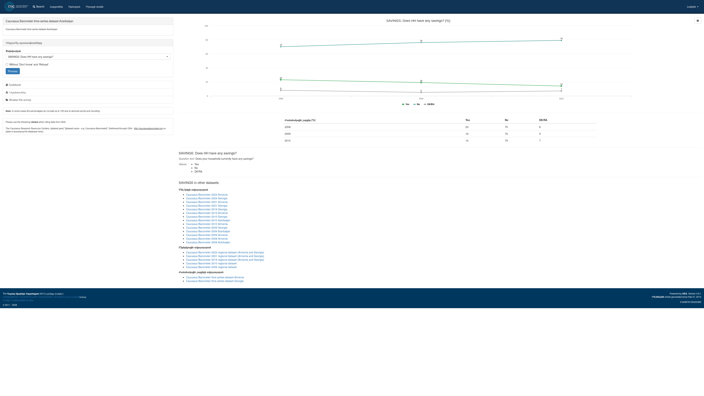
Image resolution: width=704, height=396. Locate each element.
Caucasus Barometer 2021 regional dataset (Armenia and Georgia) (225, 256)
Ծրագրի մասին (94, 6)
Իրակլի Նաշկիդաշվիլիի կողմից (18, 299)
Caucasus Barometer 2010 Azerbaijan (208, 220)
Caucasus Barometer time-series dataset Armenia (215, 277)
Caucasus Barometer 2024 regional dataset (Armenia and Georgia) (225, 252)
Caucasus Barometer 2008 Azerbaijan (208, 242)
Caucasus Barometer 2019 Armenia (207, 213)
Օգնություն (74, 6)
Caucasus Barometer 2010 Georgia (206, 216)
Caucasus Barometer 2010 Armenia (207, 224)
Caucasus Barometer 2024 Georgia (206, 198)
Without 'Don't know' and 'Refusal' (29, 64)
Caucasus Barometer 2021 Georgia (206, 205)
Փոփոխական (13, 51)
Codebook (15, 85)
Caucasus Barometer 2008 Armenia (207, 238)
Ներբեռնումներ (17, 92)
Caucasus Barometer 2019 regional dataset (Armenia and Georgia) (225, 259)
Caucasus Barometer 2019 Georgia (206, 209)
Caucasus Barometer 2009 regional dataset (211, 267)
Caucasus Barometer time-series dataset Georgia (215, 281)
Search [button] (40, 6)
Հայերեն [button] (692, 6)
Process (12, 71)
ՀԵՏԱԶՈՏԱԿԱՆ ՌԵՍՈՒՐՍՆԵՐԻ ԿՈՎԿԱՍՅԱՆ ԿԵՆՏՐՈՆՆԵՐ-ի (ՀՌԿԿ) (41, 296)
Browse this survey (20, 100)
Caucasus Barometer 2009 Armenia (207, 235)
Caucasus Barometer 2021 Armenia (207, 202)
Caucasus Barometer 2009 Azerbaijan (208, 231)
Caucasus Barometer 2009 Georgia (206, 227)
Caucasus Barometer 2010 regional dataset (211, 263)
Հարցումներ (56, 6)
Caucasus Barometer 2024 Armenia (207, 194)
